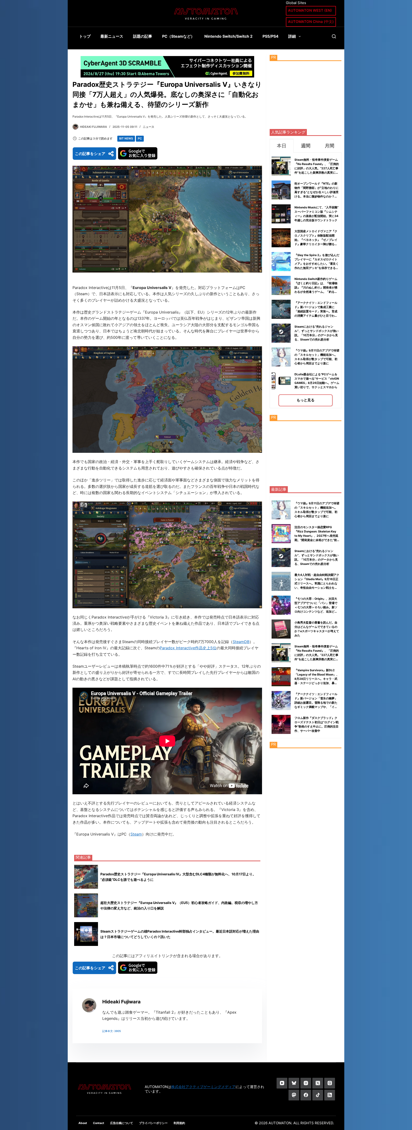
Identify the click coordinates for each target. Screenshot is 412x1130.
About (82, 1123)
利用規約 (179, 1123)
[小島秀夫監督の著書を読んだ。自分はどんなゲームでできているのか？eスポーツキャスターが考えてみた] (281, 629)
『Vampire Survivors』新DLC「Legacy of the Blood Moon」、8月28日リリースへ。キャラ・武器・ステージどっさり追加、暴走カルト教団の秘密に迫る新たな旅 (316, 678)
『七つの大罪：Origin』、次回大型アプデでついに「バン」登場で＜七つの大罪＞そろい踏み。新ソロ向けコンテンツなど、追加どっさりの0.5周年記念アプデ (315, 607)
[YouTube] (282, 1083)
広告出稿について (121, 1123)
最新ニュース (111, 36)
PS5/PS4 (270, 36)
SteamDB (241, 641)
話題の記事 (142, 36)
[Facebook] (305, 1095)
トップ (85, 36)
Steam (136, 834)
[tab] (282, 145)
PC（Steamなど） (178, 36)
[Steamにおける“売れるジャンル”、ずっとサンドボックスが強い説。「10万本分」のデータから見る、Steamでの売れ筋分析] (281, 557)
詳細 (292, 36)
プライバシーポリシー (153, 1123)
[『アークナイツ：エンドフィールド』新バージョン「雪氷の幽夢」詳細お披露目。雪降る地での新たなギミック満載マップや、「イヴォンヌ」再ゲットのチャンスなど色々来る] (281, 700)
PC (140, 138)
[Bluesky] (293, 1083)
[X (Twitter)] (317, 1083)
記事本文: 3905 (111, 1031)
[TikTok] (317, 1095)
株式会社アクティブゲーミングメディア (203, 1086)
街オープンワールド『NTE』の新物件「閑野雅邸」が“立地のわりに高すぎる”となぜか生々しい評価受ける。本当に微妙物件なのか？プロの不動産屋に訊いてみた (316, 192)
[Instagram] (305, 1083)
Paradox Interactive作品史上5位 (188, 647)
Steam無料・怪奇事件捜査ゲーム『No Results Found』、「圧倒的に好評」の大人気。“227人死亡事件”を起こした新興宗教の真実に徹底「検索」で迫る (316, 168)
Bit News (126, 138)
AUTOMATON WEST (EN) (310, 10)
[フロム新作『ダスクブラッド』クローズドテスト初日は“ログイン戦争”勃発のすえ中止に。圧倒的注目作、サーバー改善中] (281, 724)
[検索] (334, 36)
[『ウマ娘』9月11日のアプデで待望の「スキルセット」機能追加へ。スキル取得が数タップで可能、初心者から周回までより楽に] (281, 509)
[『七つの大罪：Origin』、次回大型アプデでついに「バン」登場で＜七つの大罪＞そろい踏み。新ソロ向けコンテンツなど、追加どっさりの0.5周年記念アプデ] (281, 605)
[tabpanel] (306, 280)
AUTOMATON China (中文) (311, 21)
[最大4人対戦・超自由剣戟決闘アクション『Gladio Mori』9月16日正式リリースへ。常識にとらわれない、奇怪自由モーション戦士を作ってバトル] (281, 581)
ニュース (148, 127)
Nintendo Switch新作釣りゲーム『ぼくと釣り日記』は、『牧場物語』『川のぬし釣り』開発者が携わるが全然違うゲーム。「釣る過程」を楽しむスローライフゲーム (315, 287)
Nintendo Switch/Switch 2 (228, 36)
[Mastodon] (293, 1095)
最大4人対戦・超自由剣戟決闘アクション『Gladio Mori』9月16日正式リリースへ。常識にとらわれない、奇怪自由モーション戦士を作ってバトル (316, 583)
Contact (98, 1123)
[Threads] (329, 1083)
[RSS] (329, 1095)
